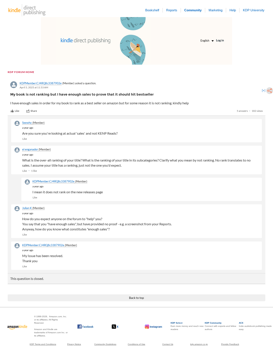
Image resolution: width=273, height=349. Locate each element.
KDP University (253, 10)
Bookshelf (152, 10)
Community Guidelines (105, 344)
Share (33, 110)
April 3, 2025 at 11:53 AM (34, 87)
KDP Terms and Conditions (43, 344)
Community (193, 10)
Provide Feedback (230, 344)
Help (232, 10)
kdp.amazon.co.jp (199, 344)
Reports (171, 10)
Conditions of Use (136, 344)
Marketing (215, 10)
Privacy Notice (74, 344)
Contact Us (167, 344)
